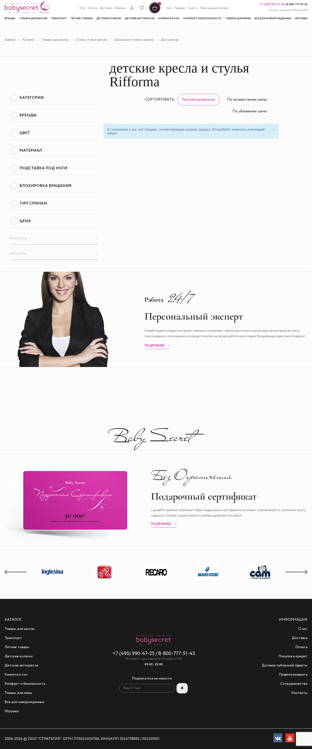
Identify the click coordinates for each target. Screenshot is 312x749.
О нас (302, 629)
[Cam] (260, 579)
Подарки (179, 8)
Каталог (28, 39)
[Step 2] (104, 579)
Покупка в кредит (292, 656)
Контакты (299, 693)
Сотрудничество (293, 684)
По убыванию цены (250, 111)
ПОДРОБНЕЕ (155, 346)
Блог (82, 8)
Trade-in (192, 8)
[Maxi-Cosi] (208, 579)
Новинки (119, 8)
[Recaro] (156, 579)
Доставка (106, 8)
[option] (53, 572)
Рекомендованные (198, 100)
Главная (10, 39)
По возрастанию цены (247, 100)
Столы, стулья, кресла (91, 39)
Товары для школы (55, 39)
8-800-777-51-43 (296, 4)
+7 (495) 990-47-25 (271, 4)
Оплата (92, 8)
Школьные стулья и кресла (134, 39)
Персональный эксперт (214, 8)
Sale (169, 8)
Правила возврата (293, 674)
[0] (154, 12)
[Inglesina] (52, 579)
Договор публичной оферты (284, 665)
